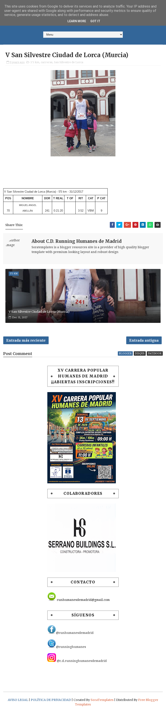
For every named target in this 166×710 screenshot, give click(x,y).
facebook (155, 353)
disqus (140, 353)
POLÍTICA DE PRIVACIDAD (51, 700)
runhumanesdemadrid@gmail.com (83, 600)
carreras (46, 62)
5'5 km (34, 62)
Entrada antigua (144, 340)
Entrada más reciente (26, 340)
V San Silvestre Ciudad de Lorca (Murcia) (39, 312)
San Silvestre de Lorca (68, 62)
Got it (95, 21)
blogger (125, 353)
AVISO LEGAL (18, 700)
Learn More (76, 21)
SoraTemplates (102, 700)
